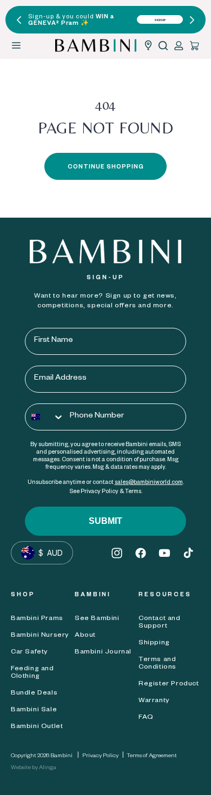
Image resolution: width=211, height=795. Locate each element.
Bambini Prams (37, 619)
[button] (163, 45)
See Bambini (97, 619)
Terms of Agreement (152, 756)
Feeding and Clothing (32, 673)
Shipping (154, 643)
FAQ (146, 718)
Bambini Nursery (40, 635)
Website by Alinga (33, 768)
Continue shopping (106, 167)
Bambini (61, 756)
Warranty (154, 701)
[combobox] (44, 417)
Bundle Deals (34, 693)
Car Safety (29, 652)
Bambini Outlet (37, 727)
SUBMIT (105, 520)
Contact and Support (160, 622)
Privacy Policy (100, 756)
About (85, 635)
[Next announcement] (192, 20)
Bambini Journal (103, 652)
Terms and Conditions (157, 663)
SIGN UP (160, 20)
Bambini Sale (34, 710)
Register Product (169, 684)
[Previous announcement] (19, 20)
